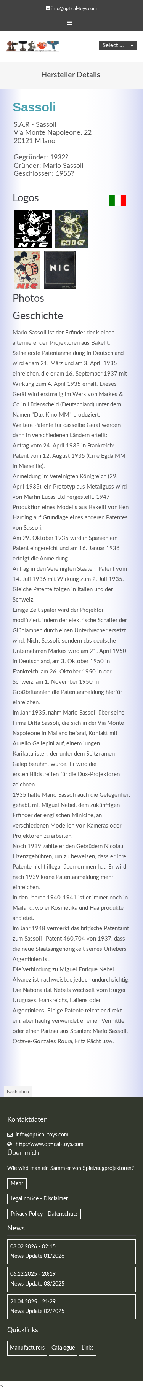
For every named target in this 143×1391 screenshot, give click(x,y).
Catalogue (63, 1348)
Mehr (17, 1183)
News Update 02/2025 (37, 1311)
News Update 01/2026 (37, 1256)
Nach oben (18, 1091)
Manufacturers (27, 1348)
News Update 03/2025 (37, 1284)
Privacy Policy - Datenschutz (44, 1214)
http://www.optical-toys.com (50, 1144)
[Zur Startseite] (32, 46)
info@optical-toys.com (74, 8)
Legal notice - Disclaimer (39, 1199)
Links (87, 1348)
